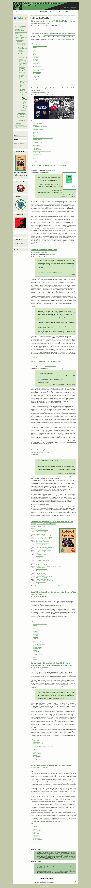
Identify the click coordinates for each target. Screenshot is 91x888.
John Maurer (35, 60)
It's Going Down (48, 25)
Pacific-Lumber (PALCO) (38, 73)
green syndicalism (36, 742)
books (34, 82)
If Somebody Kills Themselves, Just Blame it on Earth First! (47, 537)
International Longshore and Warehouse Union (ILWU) (43, 746)
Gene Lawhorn (36, 56)
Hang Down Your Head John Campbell (43, 550)
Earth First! (35, 47)
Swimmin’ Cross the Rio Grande (42, 570)
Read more (35, 84)
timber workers (36, 53)
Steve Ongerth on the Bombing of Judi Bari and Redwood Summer (53, 21)
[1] (40, 233)
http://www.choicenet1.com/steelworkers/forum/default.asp (47, 707)
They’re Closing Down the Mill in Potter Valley (45, 547)
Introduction (33, 528)
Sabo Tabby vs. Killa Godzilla (41, 564)
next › (55, 846)
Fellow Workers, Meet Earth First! (42, 543)
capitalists (55, 15)
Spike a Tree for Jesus (40, 573)
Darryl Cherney (36, 51)
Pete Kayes (35, 54)
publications (35, 80)
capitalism (50, 15)
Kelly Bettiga (35, 59)
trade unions (35, 752)
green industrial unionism (38, 743)
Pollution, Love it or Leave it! (41, 531)
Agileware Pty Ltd (49, 886)
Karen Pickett (35, 130)
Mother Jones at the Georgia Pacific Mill (43, 548)
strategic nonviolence (37, 154)
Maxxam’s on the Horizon (40, 534)
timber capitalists (67, 15)
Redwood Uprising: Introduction (41, 450)
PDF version (40, 172)
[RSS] (14, 878)
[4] (53, 443)
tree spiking (35, 155)
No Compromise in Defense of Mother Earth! (44, 535)
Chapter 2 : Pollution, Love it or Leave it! (44, 250)
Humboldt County (36, 838)
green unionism (36, 127)
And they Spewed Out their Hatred (42, 541)
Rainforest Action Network (38, 139)
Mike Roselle (35, 61)
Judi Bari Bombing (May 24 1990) (39, 123)
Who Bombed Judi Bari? (41, 582)
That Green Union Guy (37, 44)
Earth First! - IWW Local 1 (38, 48)
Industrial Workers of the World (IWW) (40, 46)
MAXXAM (73, 15)
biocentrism (35, 158)
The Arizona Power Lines (41, 554)
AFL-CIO (34, 750)
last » (58, 846)
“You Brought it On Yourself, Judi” (42, 579)
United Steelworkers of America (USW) (40, 744)
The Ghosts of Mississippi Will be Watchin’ (44, 576)
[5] (50, 346)
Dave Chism (35, 64)
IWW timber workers (37, 66)
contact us (53, 858)
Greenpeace (35, 135)
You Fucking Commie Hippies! (42, 558)
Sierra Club (35, 136)
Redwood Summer (36, 145)
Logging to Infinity (39, 553)
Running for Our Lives (40, 540)
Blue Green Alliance (37, 753)
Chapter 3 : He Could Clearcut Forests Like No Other (48, 165)
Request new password (19, 143)
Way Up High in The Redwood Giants (43, 538)
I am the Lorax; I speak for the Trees (43, 560)
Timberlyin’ (38, 557)
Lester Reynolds (36, 57)
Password (16, 139)
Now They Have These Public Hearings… (44, 574)
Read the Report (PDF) (35, 618)
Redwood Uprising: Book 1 (50, 170)
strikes (34, 832)
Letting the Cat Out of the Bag (41, 569)
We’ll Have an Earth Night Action (42, 577)
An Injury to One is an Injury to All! (42, 530)
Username (16, 135)
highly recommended (37, 79)
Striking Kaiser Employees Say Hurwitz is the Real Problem (51, 765)
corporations (60, 15)
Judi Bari (34, 50)
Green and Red (55, 94)
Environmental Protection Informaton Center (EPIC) (43, 138)
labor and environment (37, 839)
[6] (56, 346)
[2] (59, 237)
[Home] (46, 9)
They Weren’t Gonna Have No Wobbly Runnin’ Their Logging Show (49, 566)
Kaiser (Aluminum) (36, 836)
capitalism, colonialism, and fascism (40, 15)
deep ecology (35, 156)
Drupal (20, 249)
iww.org (53, 882)
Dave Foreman (36, 63)
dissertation (42, 599)
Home (31, 15)
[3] (34, 242)
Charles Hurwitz (36, 76)
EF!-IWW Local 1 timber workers (39, 69)
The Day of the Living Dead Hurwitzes (43, 545)
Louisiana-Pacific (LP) (37, 72)
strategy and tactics (36, 152)
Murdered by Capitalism (40, 567)
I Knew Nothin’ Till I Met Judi (41, 544)
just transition (35, 159)
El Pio (37, 563)
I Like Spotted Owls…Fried (41, 551)
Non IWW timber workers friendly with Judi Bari (42, 151)
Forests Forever (39, 561)
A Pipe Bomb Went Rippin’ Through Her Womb (45, 580)
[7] (40, 355)
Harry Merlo (35, 77)
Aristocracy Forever (40, 556)
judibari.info (60, 585)
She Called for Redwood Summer (42, 572)
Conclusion (38, 583)
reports (34, 657)
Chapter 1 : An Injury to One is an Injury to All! (46, 361)
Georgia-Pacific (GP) (37, 70)
